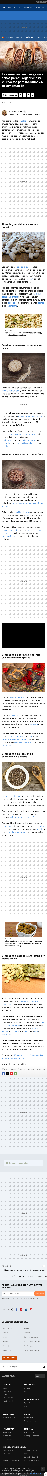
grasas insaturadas (10, 391)
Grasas (13, 1069)
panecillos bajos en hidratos (14, 739)
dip (26, 1031)
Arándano (29, 37)
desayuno (6, 826)
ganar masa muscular (32, 1350)
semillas (22, 121)
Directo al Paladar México (11, 1460)
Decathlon (19, 37)
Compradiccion (8, 1439)
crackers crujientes (10, 530)
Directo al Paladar (9, 1418)
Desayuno (6, 1341)
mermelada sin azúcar (16, 832)
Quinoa (21, 1276)
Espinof (27, 1406)
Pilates (39, 1276)
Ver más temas (9, 1358)
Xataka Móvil (7, 1391)
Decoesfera (7, 1436)
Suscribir (40, 1293)
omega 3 (29, 279)
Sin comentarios (11, 95)
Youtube (21, 1309)
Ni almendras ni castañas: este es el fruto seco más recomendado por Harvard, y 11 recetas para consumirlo (24, 1270)
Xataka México (8, 1450)
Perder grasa (29, 1346)
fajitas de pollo (28, 440)
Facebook (20, 95)
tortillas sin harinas (10, 536)
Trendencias (7, 1432)
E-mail (32, 95)
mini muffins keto (15, 736)
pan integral (11, 306)
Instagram (26, 1309)
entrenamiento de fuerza (33, 1341)
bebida (40, 829)
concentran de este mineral (30, 416)
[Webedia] (41, 1)
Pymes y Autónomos (31, 1436)
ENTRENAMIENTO (9, 7)
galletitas (6, 1034)
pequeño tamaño (16, 697)
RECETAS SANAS (25, 7)
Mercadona (9, 37)
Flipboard (28, 95)
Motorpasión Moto (30, 1421)
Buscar (44, 1367)
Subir (38, 1376)
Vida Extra (27, 1391)
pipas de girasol (22, 267)
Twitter (24, 95)
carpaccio (6, 745)
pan (36, 1031)
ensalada (12, 303)
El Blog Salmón (29, 1432)
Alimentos (21, 1069)
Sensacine (27, 1403)
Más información (35, 1474)
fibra (27, 515)
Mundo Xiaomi (8, 1401)
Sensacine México (30, 1454)
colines (41, 303)
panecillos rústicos (26, 443)
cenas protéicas (8, 1350)
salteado (6, 443)
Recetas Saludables (31, 1337)
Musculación (7, 1328)
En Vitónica (8, 330)
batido (31, 530)
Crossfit (30, 1276)
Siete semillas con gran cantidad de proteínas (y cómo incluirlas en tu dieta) (23, 334)
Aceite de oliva (42, 37)
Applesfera (6, 1395)
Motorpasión (28, 1418)
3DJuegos (27, 1388)
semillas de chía (13, 796)
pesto (16, 1031)
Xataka (5, 1388)
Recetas (42, 1069)
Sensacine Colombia (31, 1457)
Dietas (5, 1337)
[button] (17, 111)
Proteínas (6, 1333)
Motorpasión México (31, 1460)
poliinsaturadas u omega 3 (21, 817)
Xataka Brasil (7, 1454)
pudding (40, 826)
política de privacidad (32, 1298)
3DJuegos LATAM (30, 1450)
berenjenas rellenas (23, 742)
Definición (6, 1346)
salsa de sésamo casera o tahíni (21, 434)
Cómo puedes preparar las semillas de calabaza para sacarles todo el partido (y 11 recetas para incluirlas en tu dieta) (23, 943)
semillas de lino (21, 512)
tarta (30, 736)
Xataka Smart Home (9, 1398)
